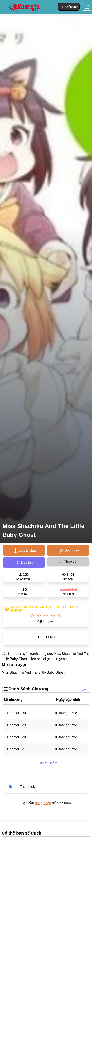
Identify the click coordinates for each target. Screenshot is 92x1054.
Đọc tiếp (27, 562)
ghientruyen (56, 659)
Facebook (27, 787)
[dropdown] (86, 7)
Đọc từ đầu (27, 550)
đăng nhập (43, 803)
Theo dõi (70, 561)
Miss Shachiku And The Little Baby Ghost (43, 530)
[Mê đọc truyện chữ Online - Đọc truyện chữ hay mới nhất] (23, 7)
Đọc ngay (71, 550)
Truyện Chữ (70, 6)
